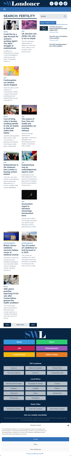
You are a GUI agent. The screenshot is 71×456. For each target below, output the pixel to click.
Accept (35, 439)
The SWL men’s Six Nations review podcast (58, 37)
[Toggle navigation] (4, 9)
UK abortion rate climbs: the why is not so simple (29, 36)
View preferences (35, 449)
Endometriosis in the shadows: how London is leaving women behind (11, 169)
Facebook (52, 3)
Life (23, 31)
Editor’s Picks (52, 354)
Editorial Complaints (35, 368)
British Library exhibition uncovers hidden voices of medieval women (11, 250)
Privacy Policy (38, 453)
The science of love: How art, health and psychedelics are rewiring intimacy (29, 125)
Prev (7, 325)
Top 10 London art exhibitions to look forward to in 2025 (29, 249)
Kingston (14, 388)
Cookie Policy (31, 453)
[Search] (65, 16)
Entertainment (9, 243)
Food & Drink (19, 354)
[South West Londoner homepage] (22, 3)
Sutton (35, 393)
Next (33, 325)
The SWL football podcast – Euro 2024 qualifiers (58, 45)
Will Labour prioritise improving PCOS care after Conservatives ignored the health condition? (11, 296)
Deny (35, 444)
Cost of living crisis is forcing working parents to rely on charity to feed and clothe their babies (11, 126)
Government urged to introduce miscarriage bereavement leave (27, 210)
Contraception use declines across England (10, 82)
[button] (68, 425)
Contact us (35, 373)
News (6, 32)
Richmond (13, 393)
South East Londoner (35, 409)
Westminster (14, 398)
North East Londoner (14, 409)
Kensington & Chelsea (35, 384)
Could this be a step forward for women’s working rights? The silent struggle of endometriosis (11, 41)
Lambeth (35, 388)
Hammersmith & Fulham (14, 384)
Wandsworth (57, 393)
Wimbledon (35, 398)
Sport (51, 342)
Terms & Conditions (13, 373)
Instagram (56, 3)
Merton (57, 388)
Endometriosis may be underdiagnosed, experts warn (29, 168)
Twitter (61, 3)
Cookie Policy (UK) (57, 373)
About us (14, 368)
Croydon (57, 384)
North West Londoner (57, 409)
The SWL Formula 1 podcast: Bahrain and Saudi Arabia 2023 (58, 28)
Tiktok (65, 3)
